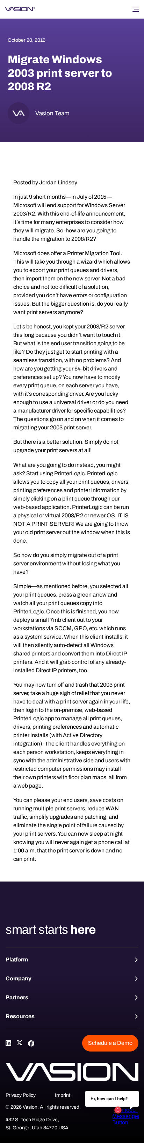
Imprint (62, 1095)
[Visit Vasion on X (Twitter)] (19, 1043)
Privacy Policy (21, 1095)
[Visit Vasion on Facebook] (31, 1043)
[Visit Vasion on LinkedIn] (8, 1043)
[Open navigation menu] (135, 9)
